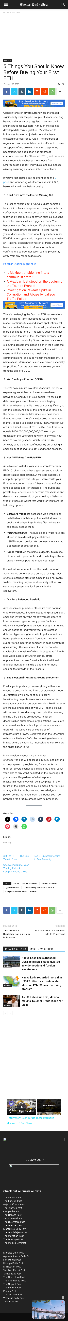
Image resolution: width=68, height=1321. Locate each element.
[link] (11, 1103)
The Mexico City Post (14, 1242)
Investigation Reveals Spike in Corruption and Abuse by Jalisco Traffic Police (31, 294)
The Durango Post (13, 1239)
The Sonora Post (12, 1287)
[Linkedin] (29, 91)
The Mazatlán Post (13, 1235)
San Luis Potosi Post (14, 1270)
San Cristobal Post (13, 1218)
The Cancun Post (12, 1200)
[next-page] (11, 1013)
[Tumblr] (21, 91)
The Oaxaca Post (12, 1214)
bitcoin (16, 883)
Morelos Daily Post (13, 1252)
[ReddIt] (44, 91)
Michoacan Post (12, 1266)
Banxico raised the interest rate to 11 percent (50, 932)
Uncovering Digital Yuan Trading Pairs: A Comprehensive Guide (16, 868)
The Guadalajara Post (15, 1232)
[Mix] (37, 91)
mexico (33, 891)
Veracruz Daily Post (13, 1298)
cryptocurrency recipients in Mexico (38, 887)
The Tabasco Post (12, 1207)
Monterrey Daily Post (14, 1228)
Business (16, 12)
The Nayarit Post (12, 1284)
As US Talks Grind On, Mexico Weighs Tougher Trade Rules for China (42, 1000)
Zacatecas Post (11, 1301)
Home (6, 12)
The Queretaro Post (14, 1277)
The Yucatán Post (12, 1197)
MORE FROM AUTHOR (41, 949)
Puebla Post (9, 1291)
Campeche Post (11, 1211)
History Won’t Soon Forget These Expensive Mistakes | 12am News (21, 1103)
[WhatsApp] (52, 91)
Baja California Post (14, 1204)
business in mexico (49, 883)
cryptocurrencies (12, 887)
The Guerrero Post (13, 1225)
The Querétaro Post (14, 1221)
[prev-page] (5, 1013)
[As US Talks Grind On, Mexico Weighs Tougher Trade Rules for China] (11, 1001)
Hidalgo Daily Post (13, 1263)
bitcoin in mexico (29, 883)
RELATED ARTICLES (15, 949)
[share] (30, 1101)
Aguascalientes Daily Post (17, 1256)
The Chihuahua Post (14, 1280)
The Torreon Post (12, 1294)
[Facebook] (6, 91)
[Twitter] (14, 91)
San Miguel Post (12, 1259)
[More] (59, 91)
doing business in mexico (16, 891)
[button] (5, 4)
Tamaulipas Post (12, 1273)
